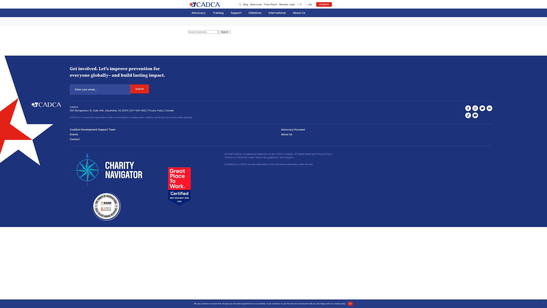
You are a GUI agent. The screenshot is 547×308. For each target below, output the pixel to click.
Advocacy (199, 13)
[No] (543, 303)
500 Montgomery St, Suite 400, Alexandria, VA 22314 (99, 110)
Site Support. (286, 157)
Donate (324, 4)
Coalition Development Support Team (92, 129)
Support (236, 13)
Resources (256, 4)
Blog (245, 4)
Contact (75, 139)
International (277, 13)
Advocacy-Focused (293, 129)
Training (218, 13)
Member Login (287, 4)
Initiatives (255, 13)
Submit (139, 88)
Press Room (270, 4)
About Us (299, 13)
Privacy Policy (156, 110)
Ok (350, 303)
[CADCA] (204, 4)
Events (74, 134)
